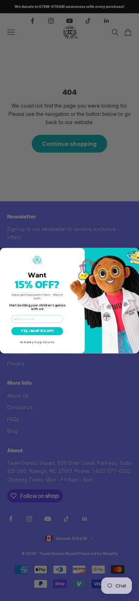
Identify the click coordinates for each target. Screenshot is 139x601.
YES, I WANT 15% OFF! (37, 331)
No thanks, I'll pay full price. (37, 342)
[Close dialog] (134, 253)
